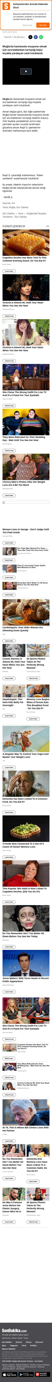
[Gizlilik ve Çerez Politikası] (40, 1365)
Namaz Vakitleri (8, 1349)
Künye (26, 1338)
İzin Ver (43, 25)
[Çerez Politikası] (9, 1367)
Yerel (24, 1345)
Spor (4, 1345)
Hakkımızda (6, 1338)
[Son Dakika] (26, 1330)
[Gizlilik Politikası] (22, 1365)
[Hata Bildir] (20, 1369)
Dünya (28, 1342)
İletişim (20, 1338)
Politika (33, 1345)
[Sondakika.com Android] (26, 1374)
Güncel (19, 1342)
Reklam (14, 1338)
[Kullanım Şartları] (8, 1365)
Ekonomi (39, 1342)
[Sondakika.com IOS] (9, 1374)
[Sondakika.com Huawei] (42, 1374)
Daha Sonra (27, 25)
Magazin (14, 1345)
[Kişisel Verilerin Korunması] (26, 1367)
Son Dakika (7, 1342)
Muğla (6, 99)
